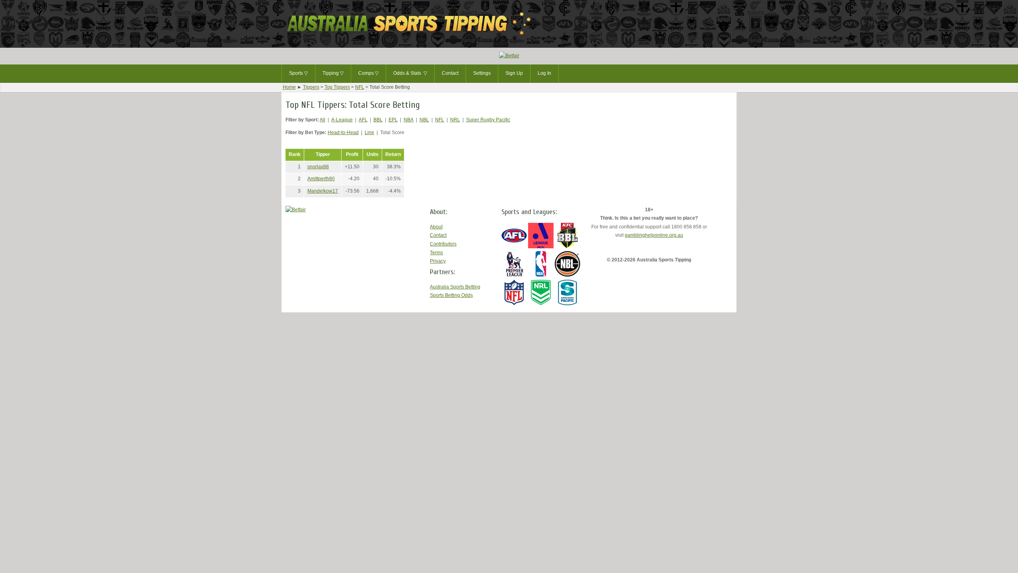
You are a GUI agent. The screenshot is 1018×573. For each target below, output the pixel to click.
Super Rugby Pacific (488, 120)
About (436, 227)
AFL (363, 120)
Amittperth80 (321, 178)
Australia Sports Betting (455, 287)
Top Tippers (337, 87)
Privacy (438, 261)
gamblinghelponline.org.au (654, 235)
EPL (393, 120)
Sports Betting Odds (451, 295)
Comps (368, 73)
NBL (424, 120)
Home (289, 87)
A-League (342, 120)
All (322, 120)
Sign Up (514, 73)
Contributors (443, 244)
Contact (450, 73)
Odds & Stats (410, 73)
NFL (359, 87)
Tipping (333, 73)
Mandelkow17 (322, 191)
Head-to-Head (343, 132)
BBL (378, 120)
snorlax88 (318, 167)
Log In (544, 73)
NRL (455, 120)
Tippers (311, 87)
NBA (409, 120)
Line (369, 132)
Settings (482, 73)
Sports (298, 73)
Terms (436, 252)
